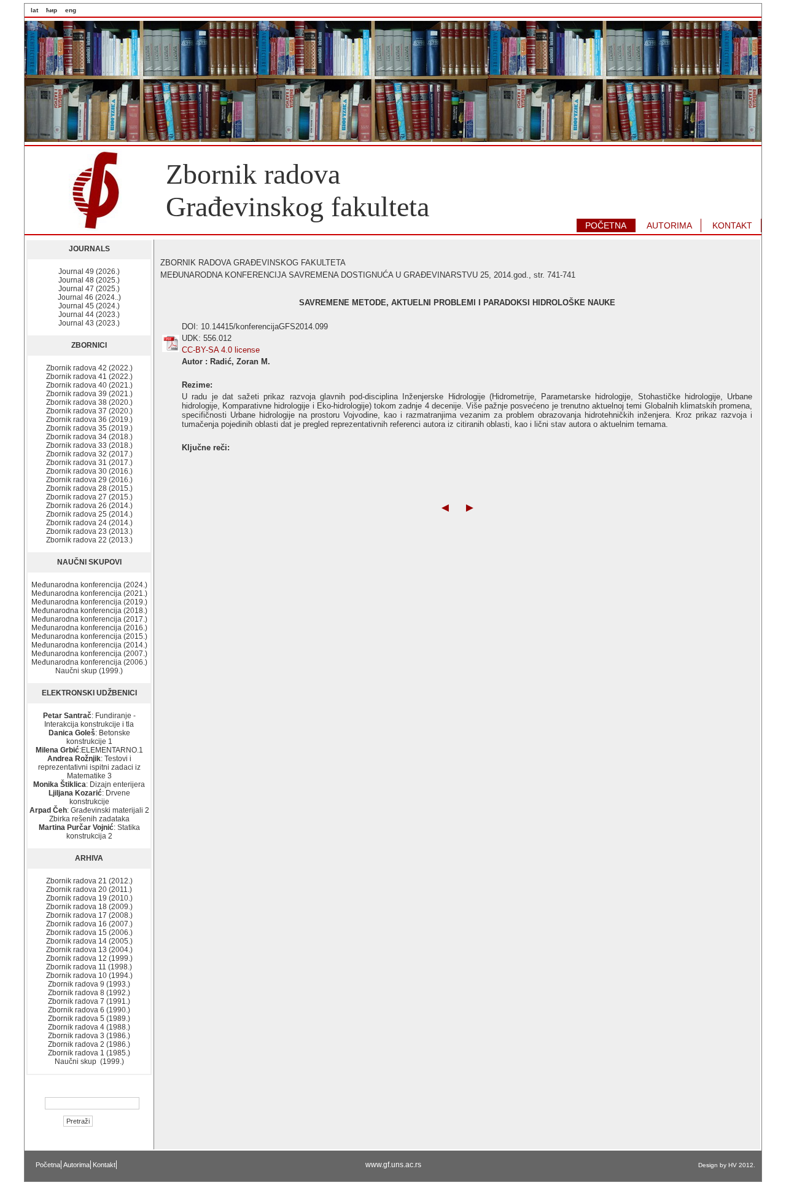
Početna (48, 1164)
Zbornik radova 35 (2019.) (89, 428)
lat (34, 10)
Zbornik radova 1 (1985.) (89, 1053)
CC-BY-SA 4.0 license (221, 349)
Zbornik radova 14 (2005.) (89, 941)
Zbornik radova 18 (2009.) (89, 906)
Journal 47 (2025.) (89, 288)
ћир (51, 10)
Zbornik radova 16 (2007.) (89, 924)
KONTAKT (732, 225)
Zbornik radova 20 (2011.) (89, 889)
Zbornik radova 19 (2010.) (89, 898)
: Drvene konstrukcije (89, 797)
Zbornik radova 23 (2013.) (89, 531)
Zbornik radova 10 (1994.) (89, 975)
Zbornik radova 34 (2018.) (89, 436)
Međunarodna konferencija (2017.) (89, 619)
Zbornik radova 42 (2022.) (89, 368)
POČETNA (605, 225)
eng (70, 10)
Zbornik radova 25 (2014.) (89, 514)
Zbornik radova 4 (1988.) (89, 1027)
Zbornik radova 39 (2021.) (89, 393)
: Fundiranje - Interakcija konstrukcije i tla (89, 720)
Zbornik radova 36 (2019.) (89, 419)
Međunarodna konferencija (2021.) (89, 593)
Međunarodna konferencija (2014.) (89, 645)
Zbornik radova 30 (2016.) (89, 471)
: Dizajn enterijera (89, 784)
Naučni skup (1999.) (89, 671)
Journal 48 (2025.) (89, 280)
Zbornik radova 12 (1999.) (89, 958)
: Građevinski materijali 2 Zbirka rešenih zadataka (89, 814)
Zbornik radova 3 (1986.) (89, 1035)
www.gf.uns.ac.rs (393, 1164)
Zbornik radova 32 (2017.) (89, 454)
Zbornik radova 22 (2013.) (89, 540)
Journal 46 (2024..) (89, 297)
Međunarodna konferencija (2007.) (89, 653)
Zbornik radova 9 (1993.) (89, 984)
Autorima (76, 1164)
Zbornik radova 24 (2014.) (89, 522)
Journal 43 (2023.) (89, 323)
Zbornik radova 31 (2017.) (89, 462)
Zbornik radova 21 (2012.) (89, 881)
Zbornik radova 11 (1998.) (89, 967)
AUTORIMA (669, 225)
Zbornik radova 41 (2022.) (89, 376)
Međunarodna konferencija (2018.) (89, 610)
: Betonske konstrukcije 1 (89, 737)
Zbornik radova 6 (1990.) (89, 1010)
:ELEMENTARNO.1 (89, 750)
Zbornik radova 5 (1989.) (89, 1018)
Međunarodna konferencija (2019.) (89, 602)
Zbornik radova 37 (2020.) (89, 411)
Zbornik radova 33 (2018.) (89, 445)
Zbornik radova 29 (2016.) (89, 479)
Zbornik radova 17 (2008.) (89, 915)
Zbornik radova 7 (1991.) (89, 1001)
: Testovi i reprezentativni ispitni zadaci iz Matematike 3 (89, 767)
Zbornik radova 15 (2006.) (89, 932)
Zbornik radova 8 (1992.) (89, 992)
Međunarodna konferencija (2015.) (89, 636)
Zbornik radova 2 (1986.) (89, 1044)
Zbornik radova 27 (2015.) (89, 497)
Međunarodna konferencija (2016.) (89, 628)
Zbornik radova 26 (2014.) (89, 505)
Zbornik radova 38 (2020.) (89, 402)
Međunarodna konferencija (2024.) (89, 585)
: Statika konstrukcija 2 (89, 831)
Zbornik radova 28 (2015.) (89, 488)
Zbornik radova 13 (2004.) (89, 949)
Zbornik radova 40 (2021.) (89, 385)
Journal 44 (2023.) (89, 314)
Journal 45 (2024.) (89, 306)
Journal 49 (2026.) (89, 271)
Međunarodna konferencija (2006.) (89, 662)
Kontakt (104, 1164)
